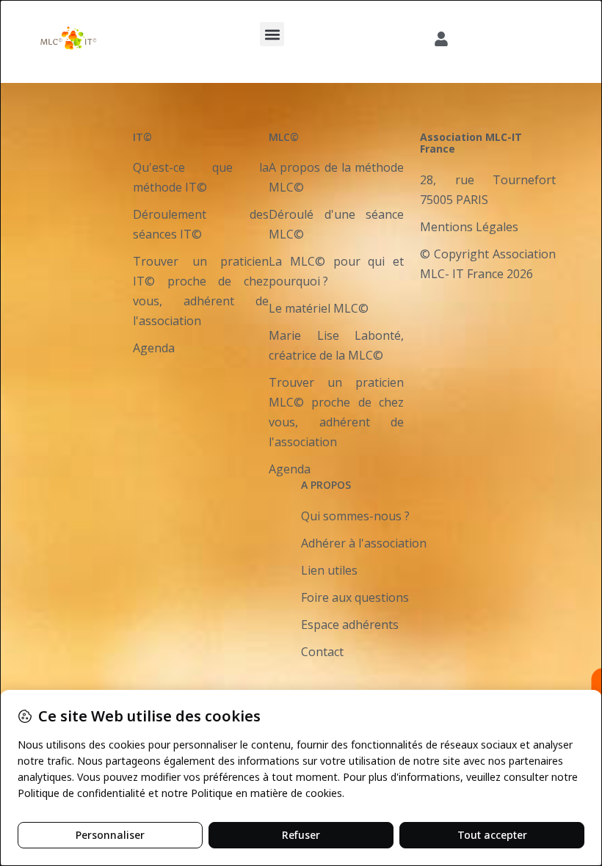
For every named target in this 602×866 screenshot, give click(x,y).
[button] (272, 34)
